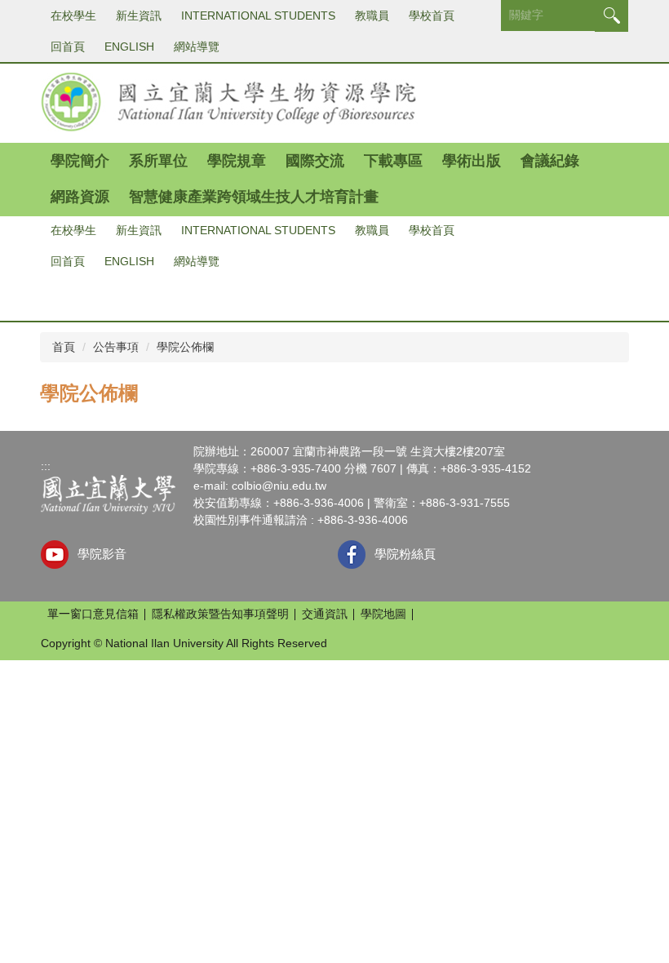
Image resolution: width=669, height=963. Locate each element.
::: (46, 466)
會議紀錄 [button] (550, 161)
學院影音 (102, 554)
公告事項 (116, 346)
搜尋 (611, 16)
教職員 (372, 15)
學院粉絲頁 (405, 554)
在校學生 (73, 15)
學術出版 (471, 161)
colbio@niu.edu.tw (279, 485)
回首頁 (68, 46)
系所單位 (158, 161)
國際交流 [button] (315, 161)
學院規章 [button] (236, 161)
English (129, 46)
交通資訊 (325, 613)
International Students (258, 15)
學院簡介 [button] (80, 161)
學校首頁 (431, 15)
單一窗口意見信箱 (93, 613)
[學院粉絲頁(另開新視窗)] (352, 554)
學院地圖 (383, 613)
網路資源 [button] (80, 197)
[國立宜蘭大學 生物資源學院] (229, 101)
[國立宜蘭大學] (108, 493)
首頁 (63, 346)
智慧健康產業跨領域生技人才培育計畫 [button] (254, 197)
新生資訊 (139, 15)
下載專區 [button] (393, 161)
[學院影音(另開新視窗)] (55, 554)
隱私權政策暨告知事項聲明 (220, 613)
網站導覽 (196, 46)
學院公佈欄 (185, 346)
